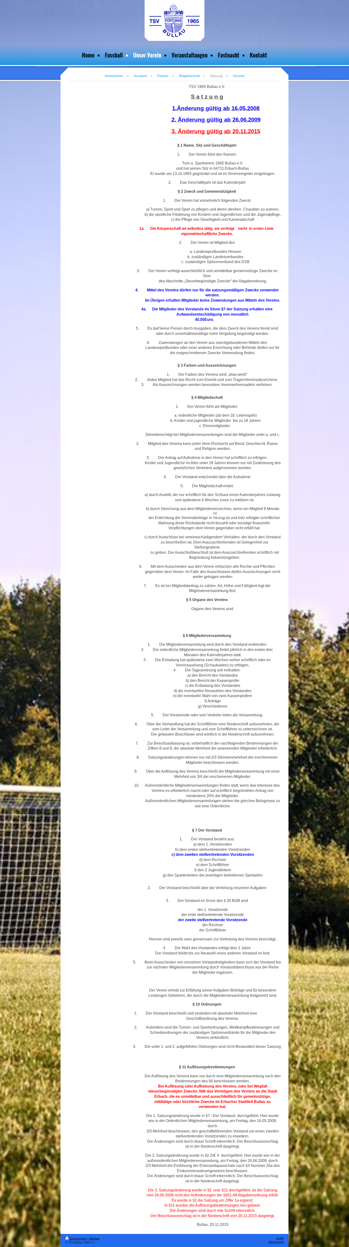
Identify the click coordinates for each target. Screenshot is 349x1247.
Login (280, 1238)
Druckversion (78, 1238)
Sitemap (94, 1238)
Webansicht (276, 1242)
